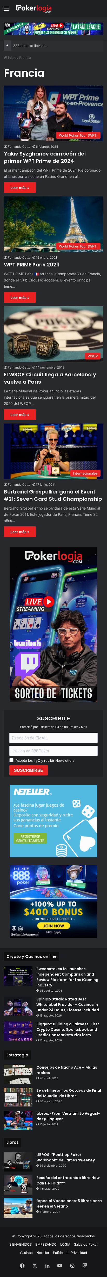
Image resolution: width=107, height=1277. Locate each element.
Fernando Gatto (19, 147)
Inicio (11, 57)
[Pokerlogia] (34, 9)
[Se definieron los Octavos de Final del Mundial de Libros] (18, 1097)
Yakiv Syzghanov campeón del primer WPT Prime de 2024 (45, 157)
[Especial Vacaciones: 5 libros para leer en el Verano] (18, 1208)
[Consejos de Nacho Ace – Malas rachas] (18, 1074)
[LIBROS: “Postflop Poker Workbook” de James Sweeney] (18, 1162)
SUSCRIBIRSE (28, 770)
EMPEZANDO (46, 1244)
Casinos (26, 1253)
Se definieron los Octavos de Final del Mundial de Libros (68, 1093)
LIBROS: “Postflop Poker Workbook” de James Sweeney (65, 1157)
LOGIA (65, 1244)
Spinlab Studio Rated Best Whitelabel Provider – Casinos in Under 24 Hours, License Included (67, 1005)
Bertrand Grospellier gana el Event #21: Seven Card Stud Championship (53, 495)
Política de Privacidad (70, 1253)
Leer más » (19, 187)
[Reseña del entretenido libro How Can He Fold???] (18, 1185)
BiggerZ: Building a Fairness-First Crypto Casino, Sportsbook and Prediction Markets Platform (67, 1029)
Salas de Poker (86, 1244)
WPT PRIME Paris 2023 (31, 264)
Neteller (42, 1253)
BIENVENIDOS (20, 1244)
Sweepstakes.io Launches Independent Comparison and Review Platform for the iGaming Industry (67, 977)
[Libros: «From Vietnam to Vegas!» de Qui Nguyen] (18, 1120)
